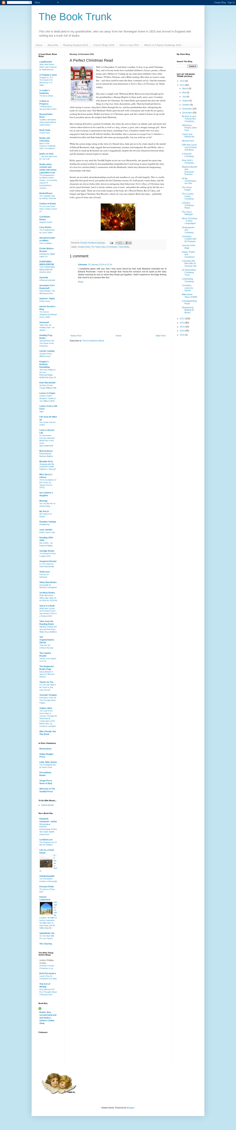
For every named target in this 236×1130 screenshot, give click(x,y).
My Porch (44, 511)
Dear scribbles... (46, 243)
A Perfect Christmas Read (188, 205)
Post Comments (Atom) (93, 341)
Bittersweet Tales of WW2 (189, 295)
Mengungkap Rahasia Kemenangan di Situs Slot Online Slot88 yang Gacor (48, 829)
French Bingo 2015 (103, 45)
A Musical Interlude (47, 280)
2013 (182, 323)
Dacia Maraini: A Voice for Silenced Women (46, 674)
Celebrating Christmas (188, 280)
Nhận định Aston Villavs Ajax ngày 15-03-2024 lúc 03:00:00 (48, 598)
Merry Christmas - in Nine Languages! (189, 221)
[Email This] (117, 243)
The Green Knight (187, 188)
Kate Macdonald (47, 382)
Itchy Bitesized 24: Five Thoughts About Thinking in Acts (48, 992)
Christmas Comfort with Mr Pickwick (189, 239)
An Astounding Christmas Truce (189, 272)
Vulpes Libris (45, 708)
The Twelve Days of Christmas (104, 247)
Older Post (161, 335)
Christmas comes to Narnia (187, 288)
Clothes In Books (47, 203)
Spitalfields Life (46, 933)
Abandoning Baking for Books (188, 310)
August (185, 100)
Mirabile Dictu (46, 461)
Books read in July (47, 532)
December (187, 112)
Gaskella (43, 277)
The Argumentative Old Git (46, 640)
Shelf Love (44, 572)
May (184, 92)
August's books (45, 222)
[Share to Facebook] (127, 243)
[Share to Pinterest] (130, 243)
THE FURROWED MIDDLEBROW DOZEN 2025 (47, 269)
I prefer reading (46, 351)
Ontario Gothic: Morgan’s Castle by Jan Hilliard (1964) (47, 398)
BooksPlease (46, 193)
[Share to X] (123, 243)
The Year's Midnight (187, 213)
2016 (182, 335)
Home (39, 45)
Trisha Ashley (124, 247)
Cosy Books (45, 227)
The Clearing (45, 944)
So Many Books (47, 592)
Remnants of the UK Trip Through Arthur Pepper (47, 700)
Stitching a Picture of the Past (189, 128)
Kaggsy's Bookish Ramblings (44, 364)
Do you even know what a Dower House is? (48, 208)
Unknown (82, 264)
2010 (182, 81)
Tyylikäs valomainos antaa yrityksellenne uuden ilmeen (47, 122)
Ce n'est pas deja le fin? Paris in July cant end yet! (47, 687)
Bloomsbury (45, 749)
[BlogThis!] (120, 243)
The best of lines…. (47, 96)
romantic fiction (84, 247)
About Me (53, 45)
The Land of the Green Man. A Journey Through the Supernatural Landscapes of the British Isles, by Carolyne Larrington (48, 718)
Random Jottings (47, 522)
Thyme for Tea (46, 682)
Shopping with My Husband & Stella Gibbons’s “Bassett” (47, 466)
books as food (46, 154)
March (185, 88)
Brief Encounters (47, 973)
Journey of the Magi (188, 246)
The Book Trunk (75, 16)
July (184, 96)
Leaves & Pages (47, 393)
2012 (182, 318)
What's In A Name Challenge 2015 (162, 45)
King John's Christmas (188, 161)
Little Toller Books (48, 762)
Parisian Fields (46, 886)
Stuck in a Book (47, 606)
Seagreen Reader (48, 561)
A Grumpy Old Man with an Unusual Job (189, 263)
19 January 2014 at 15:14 (100, 264)
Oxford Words (47, 805)
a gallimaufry (45, 62)
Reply (80, 282)
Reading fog (44, 524)
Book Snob (44, 130)
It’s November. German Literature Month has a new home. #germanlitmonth (47, 440)
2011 (182, 85)
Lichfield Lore (46, 839)
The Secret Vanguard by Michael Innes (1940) (48, 314)
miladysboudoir (47, 876)
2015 (182, 330)
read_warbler (46, 529)
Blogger (130, 1108)
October (186, 105)
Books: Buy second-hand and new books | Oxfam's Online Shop (47, 1018)
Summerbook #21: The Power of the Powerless (47, 343)
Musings (43, 501)
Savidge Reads (46, 551)
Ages (41, 411)
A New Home (44, 301)
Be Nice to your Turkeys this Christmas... (189, 119)
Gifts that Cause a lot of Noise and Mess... (189, 147)
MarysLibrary (46, 451)
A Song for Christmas (188, 155)
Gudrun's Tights (47, 298)
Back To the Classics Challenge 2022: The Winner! (47, 146)
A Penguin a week (48, 75)
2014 (182, 327)
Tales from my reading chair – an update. (46, 327)
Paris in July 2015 (129, 45)
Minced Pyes (188, 141)
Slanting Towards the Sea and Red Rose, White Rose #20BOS (48, 629)
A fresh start (44, 133)
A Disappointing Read (189, 302)
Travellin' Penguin (48, 695)
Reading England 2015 (75, 45)
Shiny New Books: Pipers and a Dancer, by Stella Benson (48, 67)
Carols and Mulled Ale (188, 135)
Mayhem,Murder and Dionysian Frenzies (189, 171)
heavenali (44, 322)
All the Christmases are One (189, 181)
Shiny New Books (48, 582)
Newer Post (75, 335)
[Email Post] (111, 243)
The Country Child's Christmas (188, 196)
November (187, 109)
